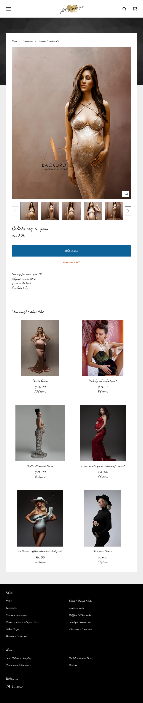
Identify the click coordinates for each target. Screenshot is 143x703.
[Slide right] (128, 210)
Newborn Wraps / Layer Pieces (22, 622)
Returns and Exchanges (18, 665)
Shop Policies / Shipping (18, 657)
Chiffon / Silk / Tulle (80, 614)
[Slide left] (15, 210)
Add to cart (71, 250)
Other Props (12, 629)
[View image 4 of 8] (93, 211)
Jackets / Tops (76, 607)
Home (14, 40)
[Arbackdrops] (71, 9)
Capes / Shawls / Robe (80, 600)
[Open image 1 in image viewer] (71, 123)
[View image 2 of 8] (50, 211)
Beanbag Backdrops (16, 614)
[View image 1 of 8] (29, 211)
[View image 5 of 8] (114, 211)
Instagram (17, 686)
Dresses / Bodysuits (49, 40)
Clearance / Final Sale (80, 629)
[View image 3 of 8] (71, 211)
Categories (28, 40)
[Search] (124, 9)
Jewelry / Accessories (79, 622)
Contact (73, 665)
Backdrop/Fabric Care (80, 657)
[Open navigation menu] (8, 9)
